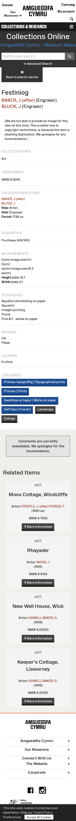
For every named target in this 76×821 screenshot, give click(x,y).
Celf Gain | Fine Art (17, 409)
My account (66, 11)
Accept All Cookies (39, 817)
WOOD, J (43, 562)
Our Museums (11, 13)
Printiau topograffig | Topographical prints (34, 382)
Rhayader (38, 550)
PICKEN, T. (57, 506)
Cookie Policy (43, 812)
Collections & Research (24, 27)
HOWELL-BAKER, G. (43, 618)
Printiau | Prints (15, 391)
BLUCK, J (11, 106)
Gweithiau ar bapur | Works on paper (30, 400)
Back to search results (22, 77)
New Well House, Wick (38, 606)
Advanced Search (39, 63)
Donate (7, 5)
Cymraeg (68, 4)
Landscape (45, 409)
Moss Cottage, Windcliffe (38, 494)
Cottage (9, 418)
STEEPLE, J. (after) (35, 506)
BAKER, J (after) (18, 100)
